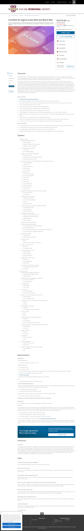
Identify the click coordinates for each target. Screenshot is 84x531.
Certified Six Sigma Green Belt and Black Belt (28, 99)
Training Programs (15, 15)
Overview (10, 73)
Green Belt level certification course (48, 418)
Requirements (12, 78)
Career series (62, 41)
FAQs (10, 83)
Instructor (11, 80)
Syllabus (10, 75)
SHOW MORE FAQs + (22, 510)
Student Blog (67, 519)
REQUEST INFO (70, 66)
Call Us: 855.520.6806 (70, 15)
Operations (21, 15)
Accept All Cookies (11, 523)
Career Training (34, 519)
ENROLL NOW (65, 33)
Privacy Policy (43, 528)
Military (56, 519)
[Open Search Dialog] (74, 2)
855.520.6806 (11, 91)
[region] (11, 520)
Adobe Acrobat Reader (24, 375)
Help (56, 522)
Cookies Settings (11, 526)
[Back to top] (42, 518)
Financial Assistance (58, 520)
